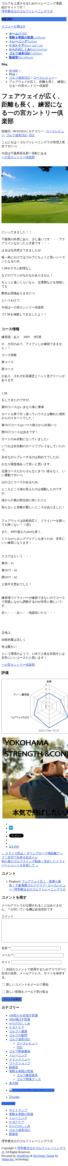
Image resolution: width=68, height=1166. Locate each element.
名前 (6, 948)
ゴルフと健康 (18, 1031)
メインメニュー (19, 1059)
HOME (13, 70)
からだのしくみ (19, 1023)
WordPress (23, 1155)
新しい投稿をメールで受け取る (27, 991)
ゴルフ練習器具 (27, 1075)
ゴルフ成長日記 (19, 77)
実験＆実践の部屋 (21, 1071)
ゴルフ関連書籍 (19, 1051)
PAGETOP (8, 1103)
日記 (32, 135)
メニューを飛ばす (14, 26)
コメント (8, 916)
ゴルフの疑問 (18, 1035)
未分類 (13, 1083)
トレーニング (18, 1055)
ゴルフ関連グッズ (29, 1079)
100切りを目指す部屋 (23, 1015)
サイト (6, 962)
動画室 (13, 1067)
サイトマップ (18, 1110)
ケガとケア (16, 1027)
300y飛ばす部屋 (19, 1019)
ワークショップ (19, 1063)
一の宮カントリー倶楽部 (18, 157)
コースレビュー (43, 77)
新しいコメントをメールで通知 (27, 984)
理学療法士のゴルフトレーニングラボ (27, 11)
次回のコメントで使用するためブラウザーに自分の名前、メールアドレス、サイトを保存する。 (34, 973)
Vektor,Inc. (8, 1159)
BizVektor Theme (43, 1155)
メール (7, 955)
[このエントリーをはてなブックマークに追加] (11, 828)
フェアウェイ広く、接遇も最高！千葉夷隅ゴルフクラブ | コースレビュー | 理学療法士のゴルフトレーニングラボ (37, 885)
